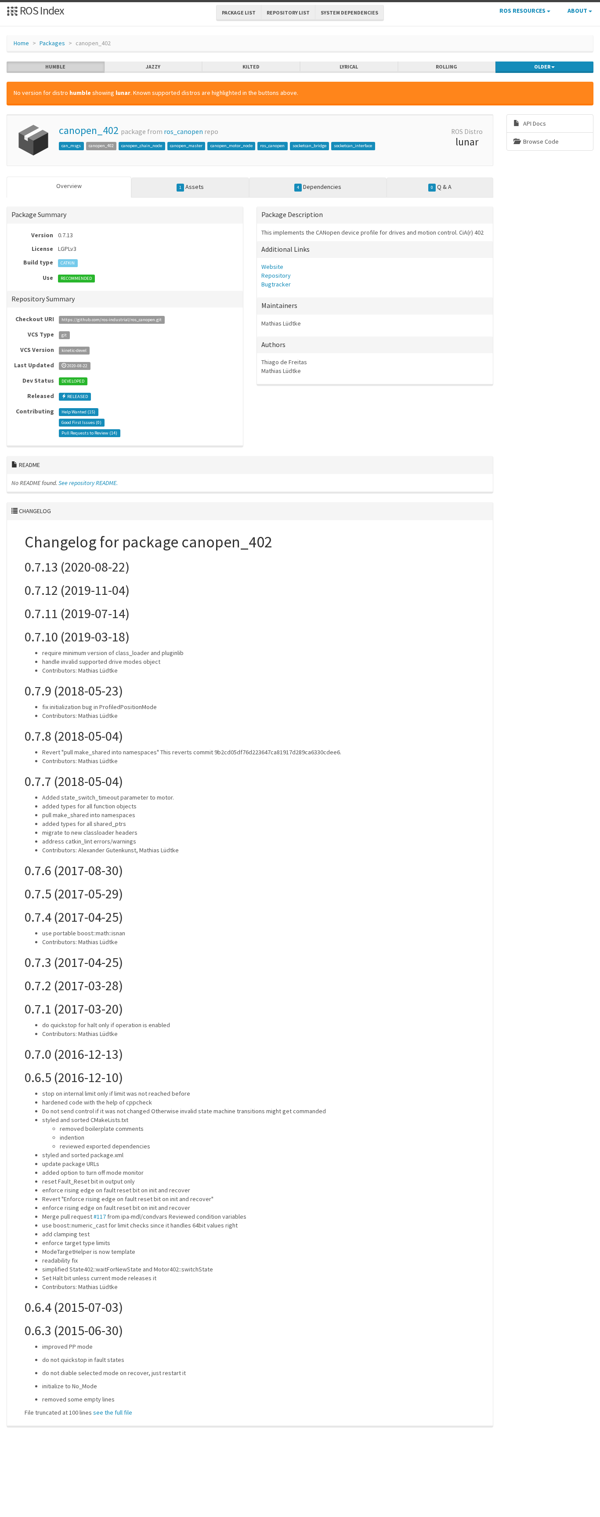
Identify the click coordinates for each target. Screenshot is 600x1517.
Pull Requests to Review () (89, 433)
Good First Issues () (81, 422)
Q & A (441, 187)
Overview (69, 186)
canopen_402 (89, 130)
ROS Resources (523, 10)
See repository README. (88, 483)
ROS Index (41, 10)
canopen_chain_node (141, 145)
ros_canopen (183, 131)
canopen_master (186, 145)
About (578, 10)
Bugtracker (276, 284)
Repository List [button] (288, 12)
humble (55, 66)
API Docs (534, 123)
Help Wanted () (78, 412)
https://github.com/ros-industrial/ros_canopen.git (111, 319)
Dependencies (319, 187)
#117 (100, 1216)
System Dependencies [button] (349, 12)
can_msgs (71, 145)
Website (272, 267)
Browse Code (540, 141)
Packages (52, 43)
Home (21, 43)
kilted (251, 66)
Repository (276, 275)
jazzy (153, 66)
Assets (191, 187)
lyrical (349, 66)
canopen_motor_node (231, 145)
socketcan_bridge (309, 145)
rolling (446, 66)
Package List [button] (239, 12)
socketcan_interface (353, 145)
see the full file (112, 1412)
